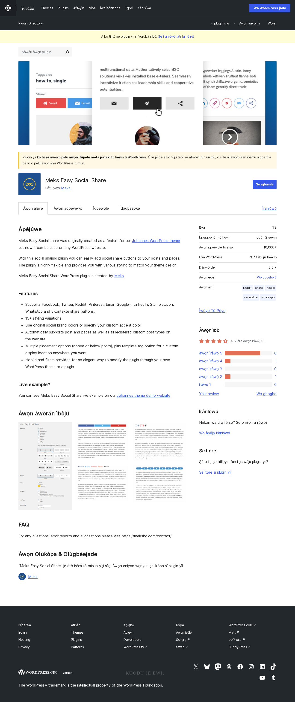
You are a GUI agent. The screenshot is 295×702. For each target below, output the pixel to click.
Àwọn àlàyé (33, 208)
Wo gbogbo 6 (267, 277)
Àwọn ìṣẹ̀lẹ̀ (184, 632)
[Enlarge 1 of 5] (65, 428)
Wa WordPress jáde (270, 8)
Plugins (76, 639)
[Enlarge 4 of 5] (180, 428)
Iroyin (22, 632)
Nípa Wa (24, 625)
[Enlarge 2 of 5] (123, 428)
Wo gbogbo (267, 393)
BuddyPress (240, 647)
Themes (77, 632)
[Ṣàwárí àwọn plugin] (67, 52)
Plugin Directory (30, 23)
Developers (133, 639)
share (259, 288)
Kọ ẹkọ (129, 625)
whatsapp (268, 297)
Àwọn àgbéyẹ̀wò (68, 208)
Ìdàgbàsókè (130, 208)
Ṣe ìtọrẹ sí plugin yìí (215, 472)
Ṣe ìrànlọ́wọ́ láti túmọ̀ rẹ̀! (176, 36)
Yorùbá (67, 673)
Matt (234, 632)
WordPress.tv (136, 647)
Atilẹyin (129, 632)
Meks (66, 188)
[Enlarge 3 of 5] (123, 470)
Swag (182, 647)
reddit (247, 288)
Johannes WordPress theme (156, 240)
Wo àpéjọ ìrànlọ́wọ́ (214, 433)
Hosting (24, 639)
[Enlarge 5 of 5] (180, 471)
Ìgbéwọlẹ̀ (101, 208)
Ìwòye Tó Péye (212, 310)
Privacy (24, 647)
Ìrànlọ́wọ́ (269, 208)
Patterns (77, 647)
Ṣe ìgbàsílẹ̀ (265, 184)
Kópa (180, 625)
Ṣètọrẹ (183, 639)
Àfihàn (75, 625)
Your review (209, 393)
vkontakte (251, 297)
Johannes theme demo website (143, 395)
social (271, 288)
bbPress (237, 639)
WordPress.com (243, 625)
